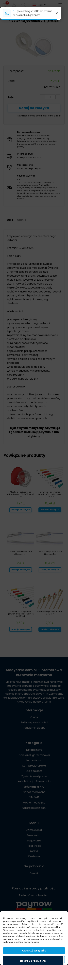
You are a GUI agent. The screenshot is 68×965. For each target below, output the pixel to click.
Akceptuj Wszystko (34, 950)
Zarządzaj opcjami (34, 959)
